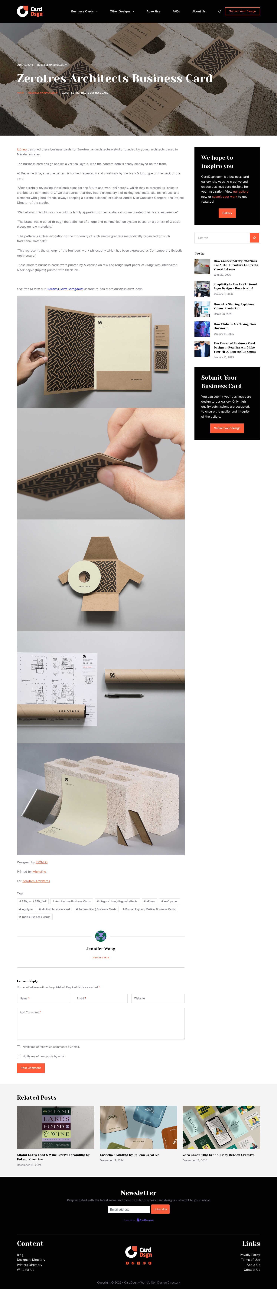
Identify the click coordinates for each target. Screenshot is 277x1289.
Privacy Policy (250, 1255)
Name (25, 998)
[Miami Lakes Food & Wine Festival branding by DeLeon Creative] (55, 1127)
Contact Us (252, 1269)
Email (81, 998)
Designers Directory (31, 1260)
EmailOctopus (146, 1220)
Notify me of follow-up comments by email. (51, 1047)
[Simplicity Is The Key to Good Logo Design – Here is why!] (202, 289)
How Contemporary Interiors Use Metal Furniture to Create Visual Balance (236, 265)
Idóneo (22, 149)
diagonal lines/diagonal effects (117, 901)
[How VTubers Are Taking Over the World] (202, 329)
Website (139, 998)
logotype (26, 909)
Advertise (153, 11)
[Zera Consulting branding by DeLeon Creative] (221, 1127)
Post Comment (31, 1068)
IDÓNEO (41, 862)
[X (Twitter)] (138, 1263)
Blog (20, 1255)
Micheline (39, 871)
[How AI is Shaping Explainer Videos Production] (202, 309)
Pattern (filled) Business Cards (96, 909)
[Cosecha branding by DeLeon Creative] (138, 1127)
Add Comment (30, 1012)
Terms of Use (250, 1260)
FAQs (176, 11)
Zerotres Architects (36, 881)
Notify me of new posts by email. (44, 1056)
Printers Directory (29, 1265)
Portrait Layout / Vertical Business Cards (149, 909)
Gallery (227, 213)
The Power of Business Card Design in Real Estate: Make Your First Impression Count (235, 348)
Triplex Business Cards (34, 916)
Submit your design (227, 428)
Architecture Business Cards (72, 901)
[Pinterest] (144, 1263)
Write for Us (25, 1269)
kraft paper (169, 901)
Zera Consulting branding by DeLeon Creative (218, 1155)
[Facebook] (133, 1263)
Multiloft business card (54, 909)
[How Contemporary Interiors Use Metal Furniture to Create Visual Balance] (202, 266)
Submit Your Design (242, 11)
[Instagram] (127, 1263)
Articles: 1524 (101, 957)
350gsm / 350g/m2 (32, 901)
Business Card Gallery (52, 64)
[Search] (219, 11)
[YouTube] (149, 1263)
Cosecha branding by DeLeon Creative (129, 1155)
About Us (199, 11)
